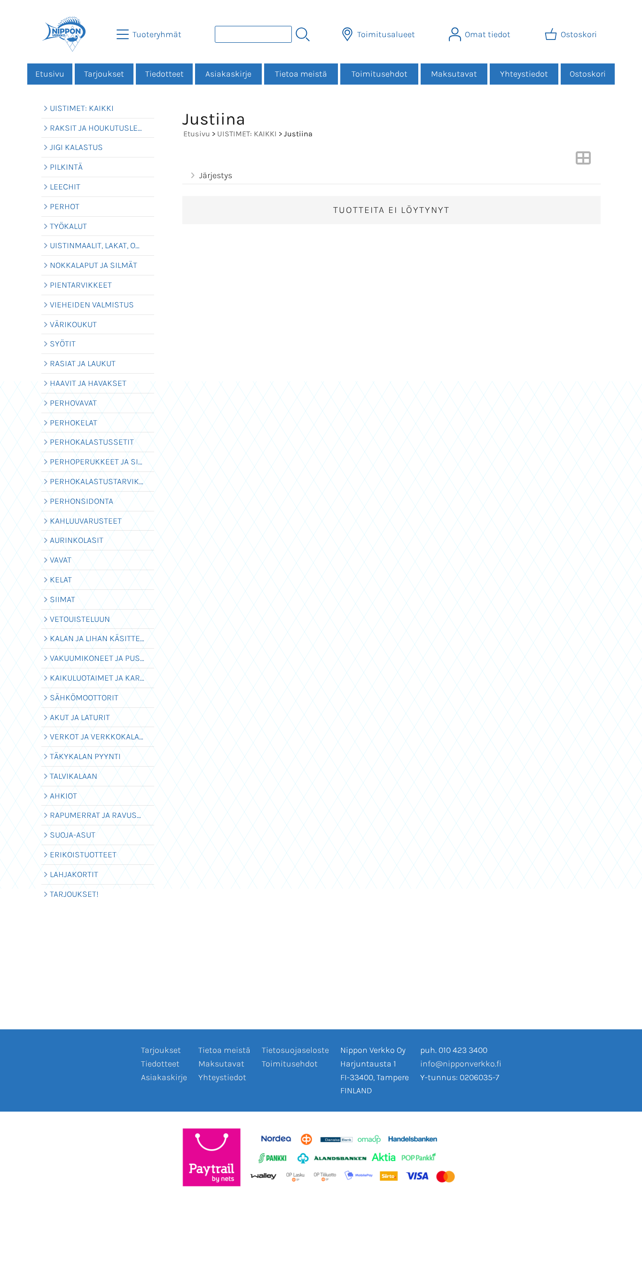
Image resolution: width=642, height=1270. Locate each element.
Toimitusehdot (379, 74)
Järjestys (215, 175)
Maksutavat (454, 74)
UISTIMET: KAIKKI (247, 133)
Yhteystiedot (524, 74)
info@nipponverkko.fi (460, 1063)
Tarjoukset (104, 74)
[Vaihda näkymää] (583, 161)
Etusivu (49, 74)
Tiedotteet (164, 74)
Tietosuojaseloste (295, 1050)
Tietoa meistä (301, 74)
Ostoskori (588, 74)
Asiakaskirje (228, 74)
